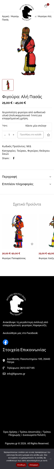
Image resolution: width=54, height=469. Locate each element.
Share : (6, 158)
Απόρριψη (33, 465)
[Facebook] (13, 158)
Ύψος (4, 125)
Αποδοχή (21, 465)
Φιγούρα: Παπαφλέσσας (14, 258)
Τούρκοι (21, 150)
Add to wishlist (48, 134)
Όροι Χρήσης (10, 431)
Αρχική (5, 16)
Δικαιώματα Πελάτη (34, 434)
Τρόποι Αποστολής (30, 431)
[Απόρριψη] (50, 458)
